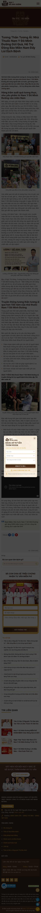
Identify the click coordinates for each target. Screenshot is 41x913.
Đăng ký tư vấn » (20, 466)
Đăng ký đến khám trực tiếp (21, 470)
